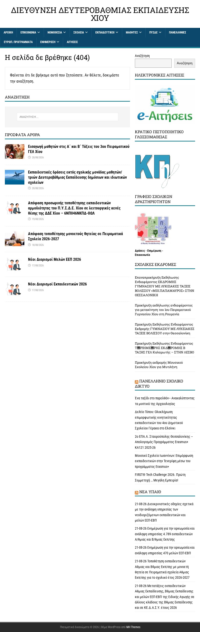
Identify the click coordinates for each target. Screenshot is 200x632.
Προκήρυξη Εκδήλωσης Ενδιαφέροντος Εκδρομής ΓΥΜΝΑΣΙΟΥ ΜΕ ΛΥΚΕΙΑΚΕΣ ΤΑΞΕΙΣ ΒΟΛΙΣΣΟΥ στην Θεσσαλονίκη (164, 328)
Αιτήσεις (72, 42)
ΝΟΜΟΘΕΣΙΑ (55, 32)
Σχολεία (78, 32)
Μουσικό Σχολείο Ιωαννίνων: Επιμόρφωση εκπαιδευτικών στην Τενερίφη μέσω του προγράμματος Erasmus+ (164, 461)
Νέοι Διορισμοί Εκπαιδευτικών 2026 (57, 284)
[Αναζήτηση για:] (67, 117)
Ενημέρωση (47, 42)
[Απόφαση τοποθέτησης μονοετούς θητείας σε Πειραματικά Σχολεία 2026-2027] (14, 243)
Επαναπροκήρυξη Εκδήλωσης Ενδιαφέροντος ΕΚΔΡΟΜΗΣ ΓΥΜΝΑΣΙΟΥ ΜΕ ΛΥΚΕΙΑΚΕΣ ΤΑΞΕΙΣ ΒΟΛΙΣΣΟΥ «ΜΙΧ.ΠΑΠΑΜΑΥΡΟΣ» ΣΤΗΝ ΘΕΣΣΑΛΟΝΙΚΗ (164, 286)
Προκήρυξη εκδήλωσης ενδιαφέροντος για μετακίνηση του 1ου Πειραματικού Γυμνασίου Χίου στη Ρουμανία (164, 309)
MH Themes (133, 627)
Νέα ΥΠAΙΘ (150, 491)
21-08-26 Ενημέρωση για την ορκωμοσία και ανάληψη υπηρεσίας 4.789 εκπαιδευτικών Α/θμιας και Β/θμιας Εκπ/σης (165, 533)
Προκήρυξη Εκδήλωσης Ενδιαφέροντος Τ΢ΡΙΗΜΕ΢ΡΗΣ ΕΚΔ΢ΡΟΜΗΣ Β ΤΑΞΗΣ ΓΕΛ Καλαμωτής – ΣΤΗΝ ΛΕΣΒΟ (164, 347)
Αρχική (8, 32)
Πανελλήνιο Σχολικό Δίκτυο (159, 383)
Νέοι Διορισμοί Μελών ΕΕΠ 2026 (54, 259)
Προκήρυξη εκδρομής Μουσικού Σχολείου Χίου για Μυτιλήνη (159, 364)
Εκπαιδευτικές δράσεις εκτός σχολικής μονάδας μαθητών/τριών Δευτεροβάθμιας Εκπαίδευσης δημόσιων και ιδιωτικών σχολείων (77, 177)
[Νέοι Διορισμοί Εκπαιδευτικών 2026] (14, 293)
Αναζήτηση (142, 56)
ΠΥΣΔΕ (153, 32)
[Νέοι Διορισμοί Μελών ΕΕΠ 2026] (14, 269)
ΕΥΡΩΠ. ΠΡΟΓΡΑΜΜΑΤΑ (18, 42)
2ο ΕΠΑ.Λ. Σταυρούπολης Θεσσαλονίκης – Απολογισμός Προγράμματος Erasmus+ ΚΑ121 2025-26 (164, 442)
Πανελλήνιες (177, 32)
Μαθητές (132, 32)
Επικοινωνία (28, 32)
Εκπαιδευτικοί (104, 32)
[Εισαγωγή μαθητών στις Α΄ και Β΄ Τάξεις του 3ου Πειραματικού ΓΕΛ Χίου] (14, 156)
